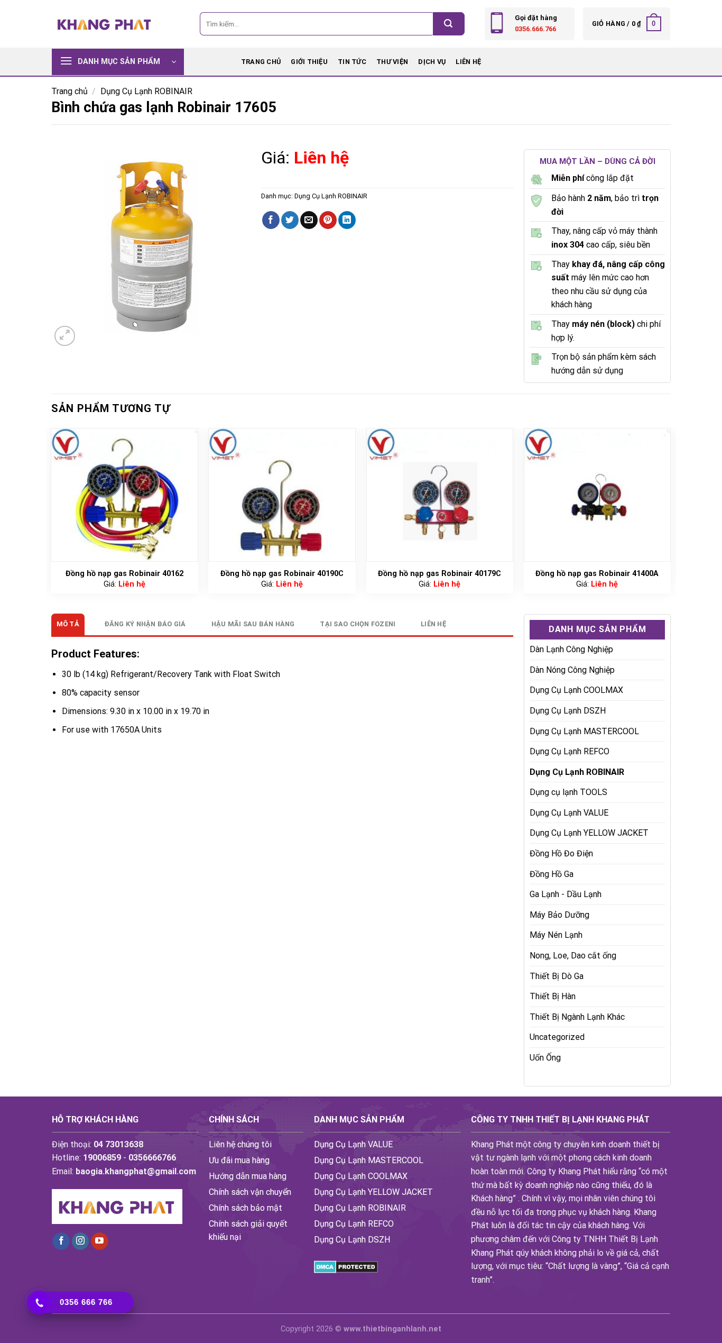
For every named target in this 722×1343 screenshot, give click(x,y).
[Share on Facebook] (271, 220)
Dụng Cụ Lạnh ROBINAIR (146, 91)
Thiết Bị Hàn (553, 996)
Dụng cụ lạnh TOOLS (568, 792)
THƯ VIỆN (392, 62)
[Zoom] (64, 336)
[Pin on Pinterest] (328, 220)
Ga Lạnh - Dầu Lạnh (565, 894)
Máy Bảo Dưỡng (559, 915)
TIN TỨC (352, 62)
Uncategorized (557, 1037)
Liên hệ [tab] (433, 624)
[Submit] (449, 23)
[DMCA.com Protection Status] (346, 1266)
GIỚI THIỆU (309, 62)
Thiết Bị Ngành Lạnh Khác (577, 1017)
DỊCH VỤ (432, 62)
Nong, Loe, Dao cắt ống (573, 956)
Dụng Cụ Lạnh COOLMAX (576, 690)
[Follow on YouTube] (99, 1241)
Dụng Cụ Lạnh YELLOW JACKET (589, 833)
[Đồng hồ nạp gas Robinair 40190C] (282, 494)
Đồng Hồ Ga (551, 874)
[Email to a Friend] (309, 220)
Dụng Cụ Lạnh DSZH (568, 711)
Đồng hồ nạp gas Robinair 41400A (597, 573)
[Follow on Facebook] (61, 1241)
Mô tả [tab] (68, 624)
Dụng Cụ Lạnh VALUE (569, 813)
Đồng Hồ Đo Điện (561, 853)
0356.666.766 (535, 29)
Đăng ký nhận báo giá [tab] (145, 624)
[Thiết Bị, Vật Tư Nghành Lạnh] (105, 24)
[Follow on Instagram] (80, 1241)
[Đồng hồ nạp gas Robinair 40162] (124, 494)
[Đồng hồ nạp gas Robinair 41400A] (597, 494)
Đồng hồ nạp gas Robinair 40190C (282, 573)
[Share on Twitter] (290, 220)
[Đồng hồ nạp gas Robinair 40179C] (440, 494)
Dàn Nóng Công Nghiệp (572, 670)
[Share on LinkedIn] (347, 220)
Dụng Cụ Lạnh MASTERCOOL (584, 731)
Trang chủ (261, 62)
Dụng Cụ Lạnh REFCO (569, 751)
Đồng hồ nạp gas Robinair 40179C (439, 573)
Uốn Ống (545, 1058)
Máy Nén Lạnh (556, 935)
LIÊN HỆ (468, 62)
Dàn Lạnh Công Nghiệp (571, 649)
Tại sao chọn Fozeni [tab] (357, 624)
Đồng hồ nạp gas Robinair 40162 (124, 573)
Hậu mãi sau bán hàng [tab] (253, 624)
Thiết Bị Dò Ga (557, 976)
